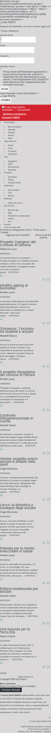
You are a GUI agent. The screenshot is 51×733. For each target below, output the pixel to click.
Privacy (21, 686)
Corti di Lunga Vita (12, 227)
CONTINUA (13, 272)
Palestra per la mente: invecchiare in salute (17, 549)
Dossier (7, 224)
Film (10, 193)
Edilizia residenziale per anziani (19, 590)
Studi (10, 138)
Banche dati (13, 210)
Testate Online (14, 182)
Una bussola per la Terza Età (15, 630)
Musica (11, 196)
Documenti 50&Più (11, 117)
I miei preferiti (24, 110)
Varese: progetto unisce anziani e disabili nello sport (19, 461)
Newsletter (7, 110)
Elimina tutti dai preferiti (43, 236)
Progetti (11, 132)
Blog (10, 213)
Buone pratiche (15, 127)
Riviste (11, 180)
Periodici (8, 172)
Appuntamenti (10, 141)
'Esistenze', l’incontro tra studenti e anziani (17, 330)
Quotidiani (12, 177)
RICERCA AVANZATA (14, 114)
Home (29, 230)
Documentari (13, 190)
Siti (9, 221)
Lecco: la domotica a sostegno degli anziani (18, 506)
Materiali (8, 198)
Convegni (12, 151)
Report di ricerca (15, 203)
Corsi (10, 148)
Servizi (11, 135)
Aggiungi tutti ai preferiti (18, 235)
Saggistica (12, 161)
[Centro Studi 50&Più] (13, 107)
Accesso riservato (11, 690)
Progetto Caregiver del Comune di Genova (18, 243)
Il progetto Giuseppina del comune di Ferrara (17, 373)
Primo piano (9, 122)
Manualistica (13, 167)
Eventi (10, 145)
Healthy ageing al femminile (14, 286)
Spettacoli (12, 154)
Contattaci (31, 686)
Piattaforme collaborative (19, 216)
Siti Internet (9, 206)
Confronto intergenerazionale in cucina (16, 418)
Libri (6, 157)
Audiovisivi (8, 185)
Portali (11, 218)
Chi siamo (12, 686)
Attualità (11, 129)
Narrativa (12, 170)
